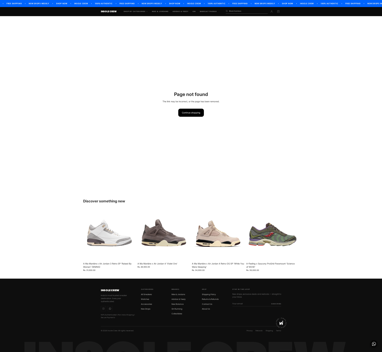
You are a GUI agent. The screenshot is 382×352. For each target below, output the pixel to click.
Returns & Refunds (210, 299)
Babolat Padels (208, 11)
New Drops (145, 309)
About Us (206, 309)
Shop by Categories (134, 11)
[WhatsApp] (110, 308)
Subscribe (276, 304)
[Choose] (131, 256)
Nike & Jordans (160, 11)
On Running (177, 309)
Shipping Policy (209, 294)
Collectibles (177, 313)
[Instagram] (103, 308)
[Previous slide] (87, 234)
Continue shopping (191, 112)
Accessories (146, 304)
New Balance (178, 304)
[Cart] (278, 11)
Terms (278, 330)
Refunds (259, 330)
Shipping (269, 330)
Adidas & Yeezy (180, 11)
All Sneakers (146, 294)
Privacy (250, 330)
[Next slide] (131, 234)
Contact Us (207, 304)
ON (193, 11)
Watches (145, 299)
